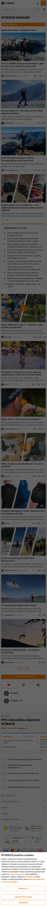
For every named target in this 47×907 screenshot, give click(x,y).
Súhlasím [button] (23, 888)
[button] (29, 877)
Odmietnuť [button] (23, 903)
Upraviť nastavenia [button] (23, 897)
